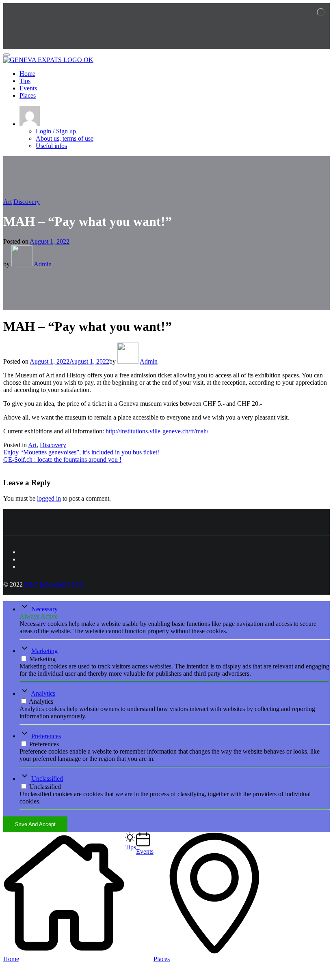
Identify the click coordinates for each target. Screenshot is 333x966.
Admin (43, 264)
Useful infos (51, 145)
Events (28, 88)
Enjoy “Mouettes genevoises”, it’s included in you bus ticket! (81, 452)
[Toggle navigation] (6, 55)
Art (7, 201)
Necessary (44, 609)
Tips (24, 80)
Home (27, 73)
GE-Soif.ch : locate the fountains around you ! (62, 459)
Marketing (44, 650)
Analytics (43, 693)
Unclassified (47, 778)
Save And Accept (35, 824)
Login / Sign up (56, 131)
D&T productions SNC (54, 584)
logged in (49, 498)
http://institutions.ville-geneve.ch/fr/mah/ (157, 431)
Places (27, 95)
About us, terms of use (64, 138)
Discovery (26, 201)
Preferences (46, 736)
